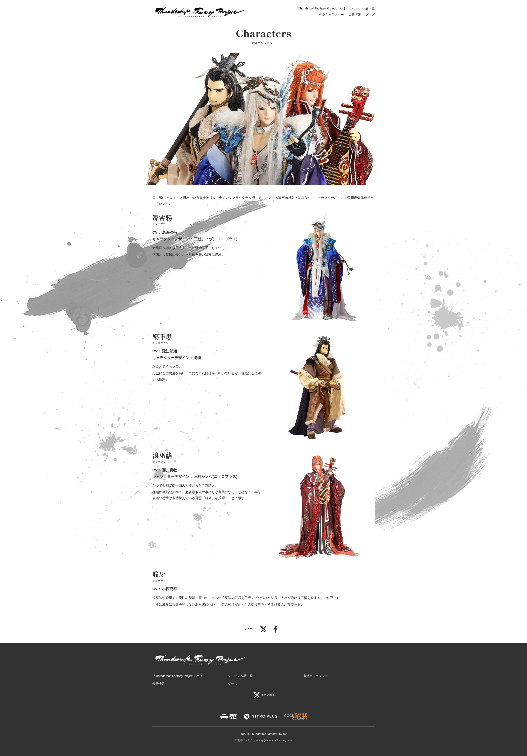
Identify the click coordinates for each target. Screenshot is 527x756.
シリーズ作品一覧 (362, 8)
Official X (268, 695)
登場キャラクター (331, 14)
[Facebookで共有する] (275, 631)
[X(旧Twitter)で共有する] (263, 631)
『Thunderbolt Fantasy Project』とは (320, 8)
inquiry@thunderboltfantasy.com (274, 740)
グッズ (370, 14)
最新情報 (355, 14)
